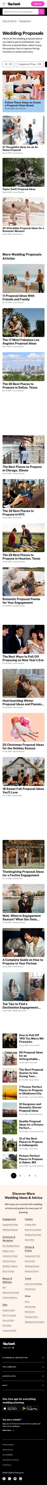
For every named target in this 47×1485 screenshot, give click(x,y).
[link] (4, 1478)
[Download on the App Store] (11, 1408)
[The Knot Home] (14, 4)
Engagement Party (32, 1256)
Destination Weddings (33, 1284)
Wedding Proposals (10, 1230)
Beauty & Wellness (7, 1280)
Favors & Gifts (8, 1320)
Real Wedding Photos (11, 1246)
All (8, 64)
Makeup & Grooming (11, 1292)
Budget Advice (8, 1251)
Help (5, 1385)
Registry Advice (9, 1310)
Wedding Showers (32, 1266)
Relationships (30, 1307)
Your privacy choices (11, 1460)
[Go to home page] (9, 1344)
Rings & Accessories (33, 1230)
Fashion (29, 1219)
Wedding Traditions (10, 1266)
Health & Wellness (10, 1297)
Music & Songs (8, 1271)
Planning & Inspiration (15, 1358)
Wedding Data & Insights (34, 1322)
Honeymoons (30, 1289)
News (27, 1302)
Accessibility (8, 1455)
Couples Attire (30, 1225)
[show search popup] (23, 12)
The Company (9, 1367)
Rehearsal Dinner (32, 1271)
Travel (28, 1278)
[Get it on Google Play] (29, 1408)
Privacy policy (8, 1445)
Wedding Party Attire (33, 1235)
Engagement (25, 21)
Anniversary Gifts (9, 1330)
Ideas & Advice (9, 21)
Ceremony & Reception (9, 1239)
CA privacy (7, 1465)
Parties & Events (29, 1249)
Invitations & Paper (10, 1256)
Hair (4, 1287)
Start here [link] (7, 1430)
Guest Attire (29, 1240)
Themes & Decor (9, 1261)
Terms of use (8, 1450)
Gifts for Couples (9, 1315)
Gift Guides (7, 1325)
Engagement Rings (29, 64)
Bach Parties (30, 1261)
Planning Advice (31, 1317)
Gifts (5, 1304)
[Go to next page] (35, 1175)
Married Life (29, 1312)
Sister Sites (9, 1376)
